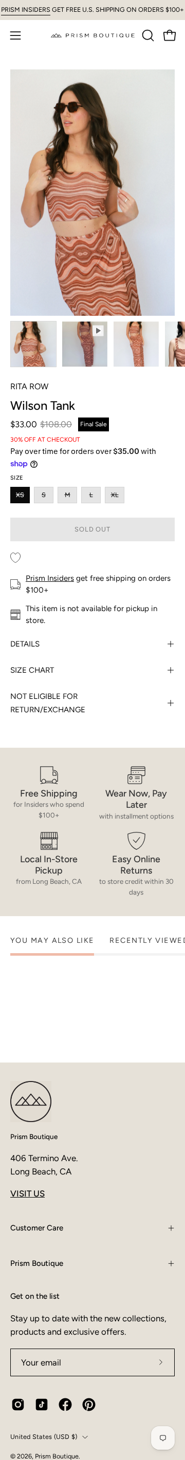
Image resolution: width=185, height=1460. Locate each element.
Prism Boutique (34, 1136)
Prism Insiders (50, 578)
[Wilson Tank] (33, 344)
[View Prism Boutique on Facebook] (65, 1404)
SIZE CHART (32, 670)
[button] (147, 35)
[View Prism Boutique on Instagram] (18, 1404)
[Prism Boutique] (93, 35)
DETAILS (25, 644)
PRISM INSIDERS (25, 9)
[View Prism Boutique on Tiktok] (41, 1404)
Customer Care (36, 1228)
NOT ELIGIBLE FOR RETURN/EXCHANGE (47, 703)
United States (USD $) (43, 1436)
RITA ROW (29, 386)
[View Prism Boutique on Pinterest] (89, 1404)
